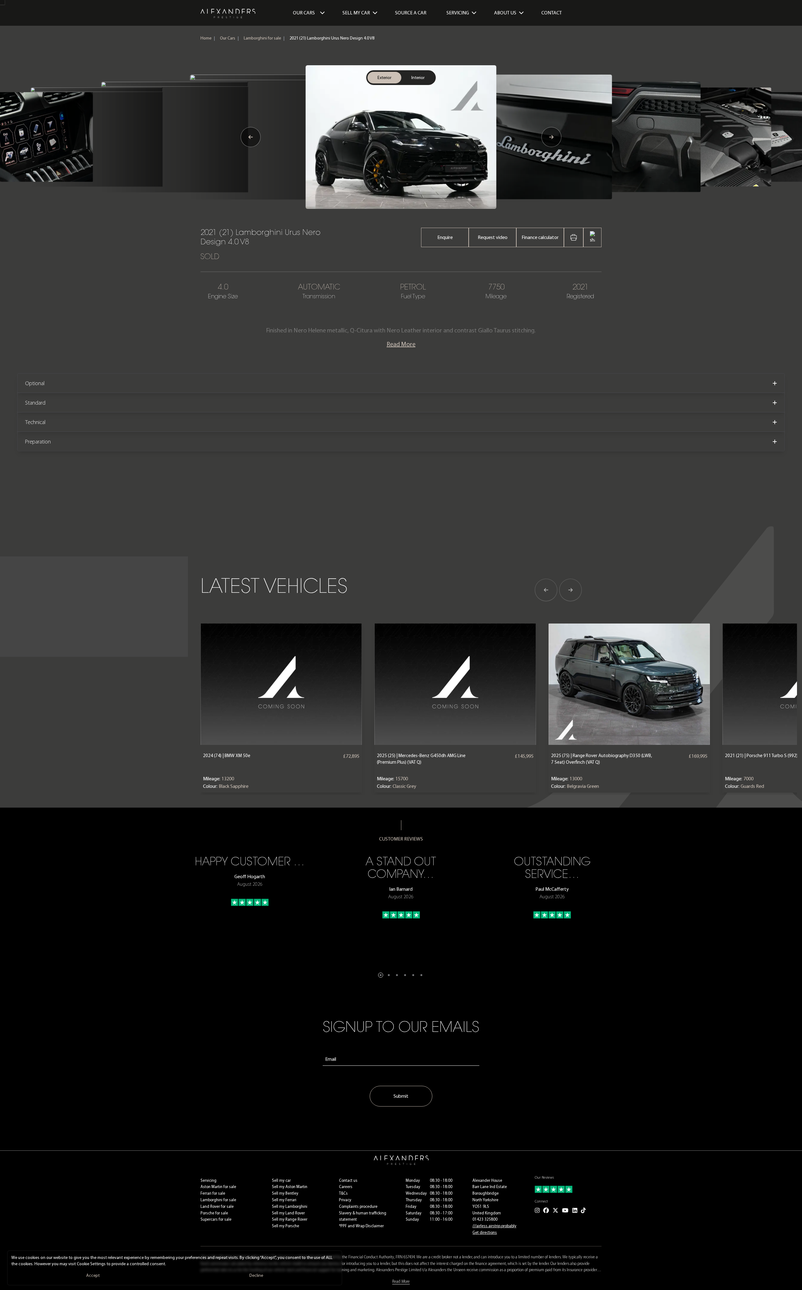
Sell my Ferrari (284, 1199)
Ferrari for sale (212, 1193)
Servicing (208, 1180)
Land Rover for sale (217, 1206)
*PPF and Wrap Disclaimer (361, 1226)
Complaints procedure (358, 1206)
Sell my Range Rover (289, 1219)
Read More (401, 344)
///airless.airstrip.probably (494, 1226)
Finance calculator (540, 237)
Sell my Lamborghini (289, 1206)
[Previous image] (251, 137)
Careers (345, 1186)
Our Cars (304, 13)
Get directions (484, 1232)
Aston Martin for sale (218, 1186)
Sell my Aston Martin (289, 1186)
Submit (401, 1096)
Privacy (345, 1199)
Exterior (384, 77)
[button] (381, 975)
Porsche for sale (214, 1213)
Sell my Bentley (285, 1193)
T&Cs (343, 1193)
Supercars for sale (216, 1219)
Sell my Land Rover (288, 1213)
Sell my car (281, 1180)
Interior (417, 77)
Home (205, 38)
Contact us (348, 1180)
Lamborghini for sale (262, 38)
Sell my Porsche (285, 1226)
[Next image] (551, 137)
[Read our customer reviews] (568, 1189)
